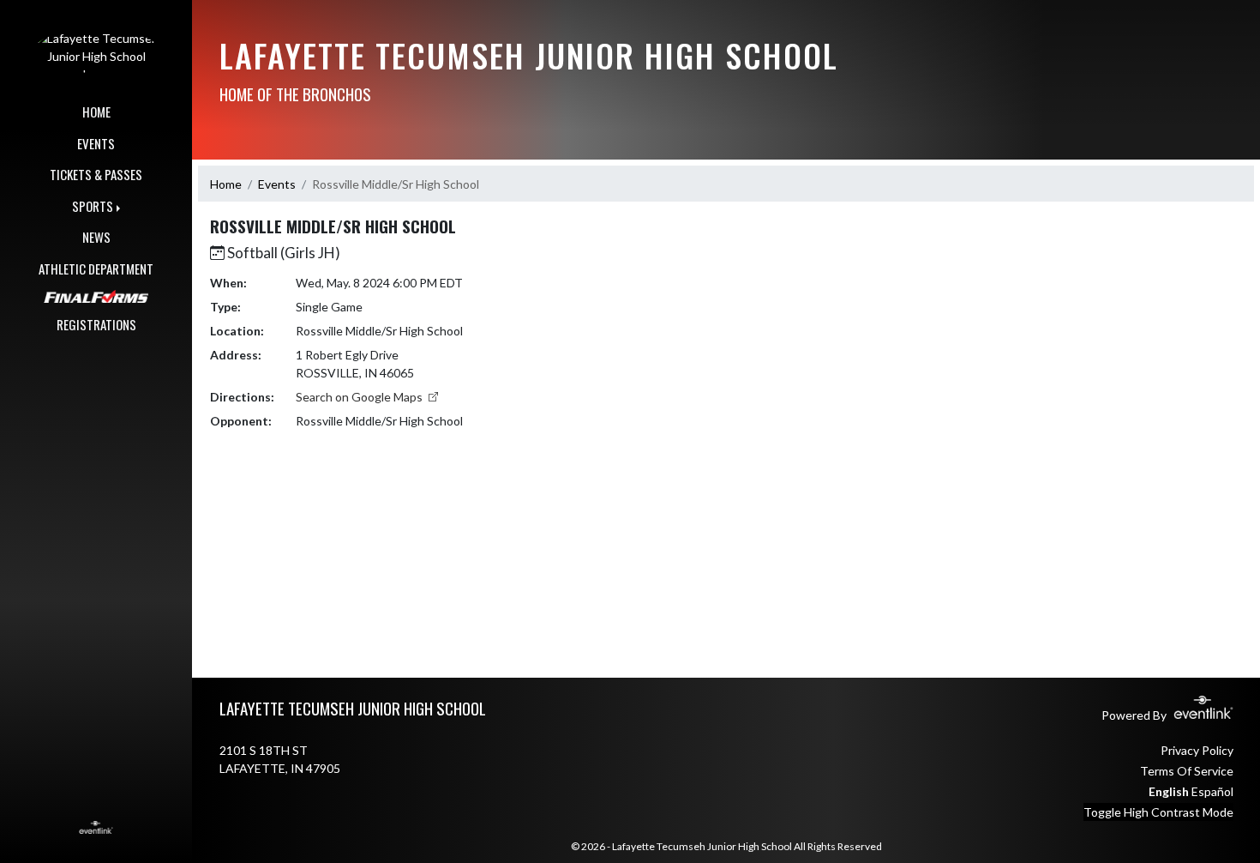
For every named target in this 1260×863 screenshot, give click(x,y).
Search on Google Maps (360, 396)
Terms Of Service (1186, 770)
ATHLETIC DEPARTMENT (96, 268)
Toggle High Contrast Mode (1158, 812)
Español (1212, 791)
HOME (96, 111)
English (1169, 791)
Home (226, 184)
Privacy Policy (1197, 750)
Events (277, 184)
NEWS (96, 236)
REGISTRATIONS (96, 324)
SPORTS (92, 205)
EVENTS (96, 143)
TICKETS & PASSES (96, 174)
